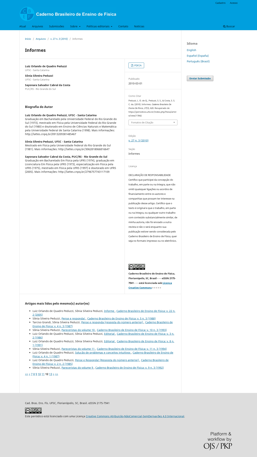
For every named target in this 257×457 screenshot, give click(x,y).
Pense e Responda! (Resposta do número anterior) (107, 360)
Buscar (230, 26)
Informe (109, 311)
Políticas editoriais (98, 26)
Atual (22, 26)
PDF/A (137, 65)
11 (43, 374)
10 (39, 374)
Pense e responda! (74, 318)
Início (28, 39)
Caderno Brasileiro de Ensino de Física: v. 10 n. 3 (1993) (132, 330)
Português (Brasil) (198, 61)
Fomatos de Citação (142, 122)
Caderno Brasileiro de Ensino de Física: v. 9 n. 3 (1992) (129, 367)
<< (26, 374)
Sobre (74, 26)
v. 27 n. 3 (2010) (59, 39)
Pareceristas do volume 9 (78, 367)
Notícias (139, 26)
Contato (123, 26)
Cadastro (220, 3)
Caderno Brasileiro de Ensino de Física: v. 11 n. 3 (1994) (132, 349)
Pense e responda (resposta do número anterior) (112, 322)
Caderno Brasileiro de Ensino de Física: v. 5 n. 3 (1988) (121, 318)
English (191, 50)
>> (56, 374)
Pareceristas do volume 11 (78, 349)
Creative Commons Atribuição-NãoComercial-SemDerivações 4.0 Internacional (135, 416)
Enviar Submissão (200, 78)
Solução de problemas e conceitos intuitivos (103, 352)
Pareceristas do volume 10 (78, 330)
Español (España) (198, 55)
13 (50, 374)
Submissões (56, 26)
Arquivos (37, 26)
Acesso (234, 3)
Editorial (109, 333)
